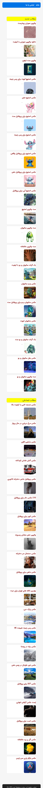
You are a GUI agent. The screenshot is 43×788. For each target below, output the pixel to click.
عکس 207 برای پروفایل (26, 683)
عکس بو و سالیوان (28, 283)
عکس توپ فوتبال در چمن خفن (24, 665)
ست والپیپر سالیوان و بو (26, 376)
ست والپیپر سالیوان (28, 227)
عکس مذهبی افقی (28, 441)
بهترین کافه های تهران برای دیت (23, 590)
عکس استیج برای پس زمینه (25, 134)
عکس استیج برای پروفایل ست (24, 116)
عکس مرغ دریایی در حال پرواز (24, 423)
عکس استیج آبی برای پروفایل (24, 190)
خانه (37, 5)
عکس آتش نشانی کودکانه (26, 460)
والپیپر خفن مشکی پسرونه (25, 534)
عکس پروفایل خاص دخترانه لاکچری (22, 479)
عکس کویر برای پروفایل (26, 516)
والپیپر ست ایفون (29, 60)
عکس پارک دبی (30, 609)
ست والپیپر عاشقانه (28, 246)
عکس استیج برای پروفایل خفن (24, 172)
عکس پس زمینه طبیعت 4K (25, 627)
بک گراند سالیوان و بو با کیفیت (24, 265)
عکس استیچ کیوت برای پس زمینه (23, 79)
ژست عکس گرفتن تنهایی (26, 702)
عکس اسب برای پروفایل (26, 721)
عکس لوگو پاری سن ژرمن (26, 758)
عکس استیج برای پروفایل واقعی (23, 153)
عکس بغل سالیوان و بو (27, 358)
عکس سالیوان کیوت (28, 320)
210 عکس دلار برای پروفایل (25, 497)
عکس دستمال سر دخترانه (26, 553)
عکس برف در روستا (28, 646)
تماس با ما (30, 5)
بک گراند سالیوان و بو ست (25, 339)
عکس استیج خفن (29, 97)
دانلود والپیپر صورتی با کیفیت (24, 41)
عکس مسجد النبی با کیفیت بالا (23, 404)
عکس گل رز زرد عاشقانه (27, 739)
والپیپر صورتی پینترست (27, 23)
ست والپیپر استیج (29, 209)
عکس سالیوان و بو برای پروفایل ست (21, 302)
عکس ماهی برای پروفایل (26, 572)
